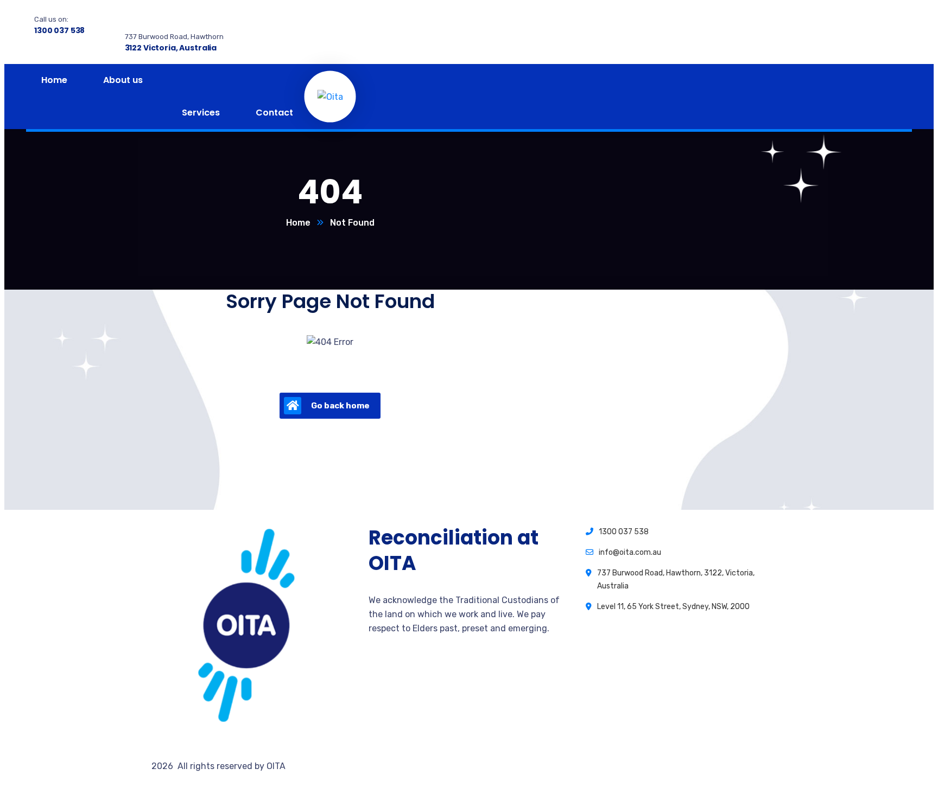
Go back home (340, 406)
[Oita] (330, 96)
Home (298, 222)
